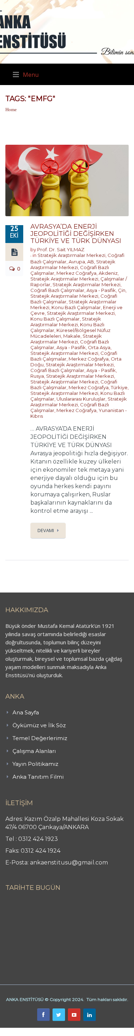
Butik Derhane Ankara (26, 1031)
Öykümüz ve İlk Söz (39, 725)
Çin (121, 290)
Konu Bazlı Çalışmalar (76, 307)
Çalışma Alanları (34, 751)
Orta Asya (99, 347)
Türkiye (119, 387)
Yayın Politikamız (35, 763)
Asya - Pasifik (101, 290)
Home (11, 109)
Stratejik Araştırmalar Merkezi (71, 255)
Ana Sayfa (26, 712)
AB (90, 261)
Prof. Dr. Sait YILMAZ (60, 249)
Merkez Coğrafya (76, 273)
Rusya (37, 376)
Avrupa (77, 261)
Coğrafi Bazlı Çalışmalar (57, 290)
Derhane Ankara (73, 1031)
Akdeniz (108, 273)
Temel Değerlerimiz (40, 738)
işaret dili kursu (112, 1031)
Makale (71, 336)
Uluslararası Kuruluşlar (80, 399)
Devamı (46, 530)
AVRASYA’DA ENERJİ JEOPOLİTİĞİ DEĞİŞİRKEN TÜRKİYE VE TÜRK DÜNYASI (75, 234)
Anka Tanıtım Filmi (38, 776)
